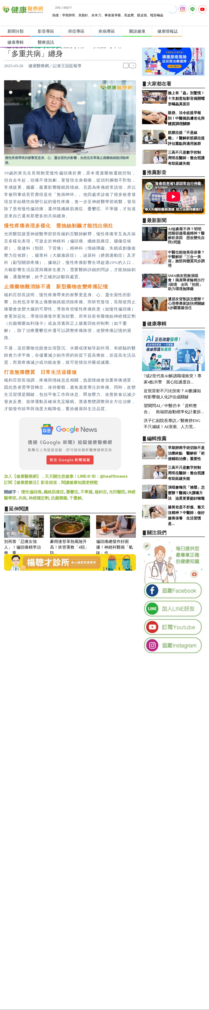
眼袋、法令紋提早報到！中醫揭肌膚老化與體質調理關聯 (186, 118)
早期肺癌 (68, 15)
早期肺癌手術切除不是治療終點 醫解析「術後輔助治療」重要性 (186, 453)
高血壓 (129, 15)
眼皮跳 (142, 15)
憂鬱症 (72, 491)
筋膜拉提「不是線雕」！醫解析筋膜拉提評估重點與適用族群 (186, 138)
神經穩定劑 (39, 498)
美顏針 (83, 15)
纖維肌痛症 (54, 491)
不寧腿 (86, 491)
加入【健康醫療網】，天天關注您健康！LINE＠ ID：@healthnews (66, 476)
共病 (22, 498)
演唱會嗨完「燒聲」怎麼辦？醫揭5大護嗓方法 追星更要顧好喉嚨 (186, 492)
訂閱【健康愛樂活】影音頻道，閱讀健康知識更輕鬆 (51, 482)
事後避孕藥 (112, 15)
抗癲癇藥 (59, 498)
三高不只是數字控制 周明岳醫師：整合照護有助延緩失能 (186, 157)
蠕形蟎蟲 (156, 15)
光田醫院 (117, 491)
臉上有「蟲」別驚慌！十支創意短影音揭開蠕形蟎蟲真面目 (186, 98)
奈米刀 (96, 15)
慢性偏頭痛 (31, 491)
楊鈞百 (101, 491)
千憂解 (75, 498)
